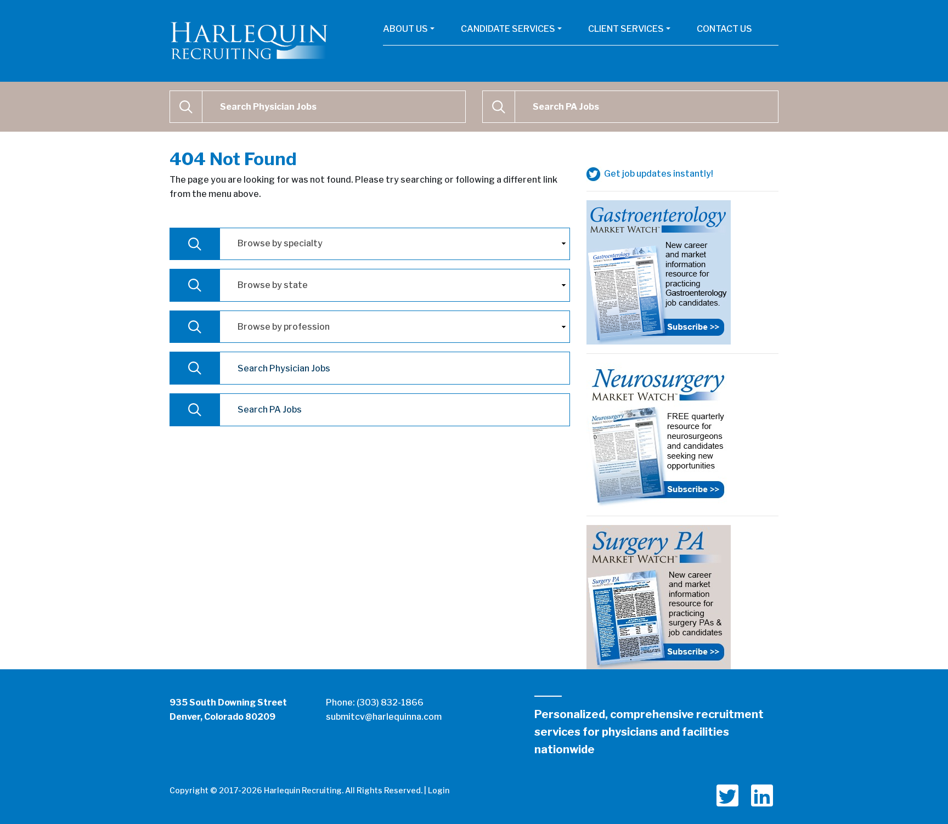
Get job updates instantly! (657, 173)
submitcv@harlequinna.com (384, 717)
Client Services (626, 29)
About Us (405, 29)
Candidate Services (508, 29)
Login (438, 790)
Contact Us (724, 29)
